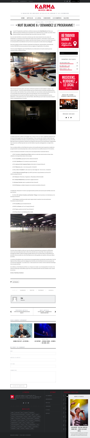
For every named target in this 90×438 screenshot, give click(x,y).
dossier (25, 416)
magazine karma (14, 422)
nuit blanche (15, 282)
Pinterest (41, 290)
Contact (48, 413)
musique (28, 422)
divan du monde (19, 416)
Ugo (22, 298)
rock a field (13, 426)
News (42, 21)
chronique (28, 414)
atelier (12, 412)
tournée (22, 428)
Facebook (23, 290)
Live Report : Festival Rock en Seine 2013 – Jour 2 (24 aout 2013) (79, 429)
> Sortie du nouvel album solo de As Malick (22, 311)
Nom (11, 351)
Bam (22, 412)
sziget (18, 428)
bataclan (26, 412)
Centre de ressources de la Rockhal (18, 414)
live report (31, 420)
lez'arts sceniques (21, 420)
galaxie (38, 416)
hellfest (12, 418)
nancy (32, 422)
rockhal (25, 426)
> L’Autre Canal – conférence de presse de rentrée (45, 311)
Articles (30, 18)
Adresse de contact (15, 357)
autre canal (17, 412)
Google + (51, 290)
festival (34, 416)
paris (26, 424)
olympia (22, 424)
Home (23, 18)
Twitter (32, 290)
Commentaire (13, 370)
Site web (12, 363)
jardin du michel (30, 418)
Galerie (66, 18)
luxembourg (37, 420)
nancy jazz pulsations (15, 424)
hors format (18, 418)
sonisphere (13, 428)
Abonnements (49, 399)
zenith (32, 428)
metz (24, 422)
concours (13, 416)
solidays (29, 426)
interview (23, 418)
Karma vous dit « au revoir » (21, 341)
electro (30, 416)
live (27, 420)
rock (38, 424)
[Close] (67, 397)
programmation (32, 424)
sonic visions (35, 426)
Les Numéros (57, 18)
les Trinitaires (13, 420)
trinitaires (27, 428)
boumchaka (31, 412)
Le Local (38, 18)
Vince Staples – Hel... (65, 68)
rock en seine (19, 426)
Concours (47, 18)
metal (20, 422)
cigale (33, 414)
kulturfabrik (37, 418)
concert (37, 414)
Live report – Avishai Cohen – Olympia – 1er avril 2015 (45, 342)
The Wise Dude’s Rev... (65, 62)
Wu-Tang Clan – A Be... (65, 65)
